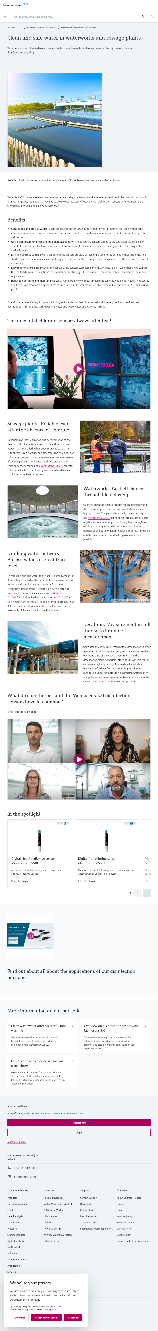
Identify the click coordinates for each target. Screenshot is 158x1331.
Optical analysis (15, 1240)
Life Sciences (50, 1216)
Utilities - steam (52, 1240)
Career (120, 1210)
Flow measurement (17, 1203)
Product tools (14, 1265)
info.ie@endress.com (25, 1176)
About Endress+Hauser (129, 1197)
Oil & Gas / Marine (53, 1210)
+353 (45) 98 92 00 (24, 1167)
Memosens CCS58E (99, 517)
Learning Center (88, 1216)
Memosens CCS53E (52, 466)
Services (11, 1271)
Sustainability (124, 1234)
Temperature (14, 1222)
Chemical (48, 1222)
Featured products (17, 1259)
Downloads (86, 1203)
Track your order (89, 1222)
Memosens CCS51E (55, 597)
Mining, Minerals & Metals (58, 1234)
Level (10, 1210)
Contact (121, 1203)
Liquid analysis (15, 1216)
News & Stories (125, 1216)
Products (11, 27)
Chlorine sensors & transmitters (41, 27)
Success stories (125, 1228)
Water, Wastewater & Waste (58, 1203)
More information (16, 1141)
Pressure (12, 1228)
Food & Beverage (53, 1197)
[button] (11, 180)
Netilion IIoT (13, 1247)
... (21, 27)
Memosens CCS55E (102, 681)
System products (16, 1234)
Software (12, 1253)
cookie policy (50, 1309)
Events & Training (126, 1222)
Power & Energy (52, 1228)
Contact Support (88, 1197)
